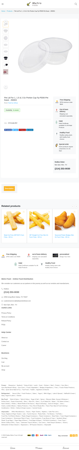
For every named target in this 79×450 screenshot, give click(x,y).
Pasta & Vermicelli (16, 401)
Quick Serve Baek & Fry (13, 389)
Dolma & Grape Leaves (23, 408)
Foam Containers (6, 418)
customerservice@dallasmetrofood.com (17, 301)
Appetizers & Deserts (42, 389)
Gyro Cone (21, 387)
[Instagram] (74, 435)
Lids (24, 414)
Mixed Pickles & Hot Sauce (26, 403)
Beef (52, 385)
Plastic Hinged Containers (29, 416)
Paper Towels (36, 411)
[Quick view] (23, 211)
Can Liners (42, 422)
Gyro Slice (64, 385)
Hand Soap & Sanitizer (54, 422)
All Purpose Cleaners (36, 424)
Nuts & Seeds (5, 403)
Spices (42, 399)
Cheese (19, 395)
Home (3, 11)
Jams (61, 403)
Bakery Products (23, 406)
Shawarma (11, 385)
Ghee (37, 401)
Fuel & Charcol (31, 414)
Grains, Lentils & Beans (8, 406)
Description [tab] (9, 188)
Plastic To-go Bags (7, 420)
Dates (34, 393)
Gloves (65, 422)
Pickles (14, 403)
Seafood (19, 385)
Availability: (9, 110)
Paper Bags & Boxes (21, 420)
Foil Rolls (58, 414)
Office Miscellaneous (18, 411)
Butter (53, 401)
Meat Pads (55, 416)
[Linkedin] (76, 435)
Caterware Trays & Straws (29, 422)
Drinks (12, 408)
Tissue (28, 411)
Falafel (32, 389)
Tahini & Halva (14, 399)
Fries (56, 387)
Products (9, 11)
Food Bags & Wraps (35, 420)
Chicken (46, 385)
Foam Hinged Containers (68, 416)
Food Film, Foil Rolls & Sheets (10, 416)
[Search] (76, 4)
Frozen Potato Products (66, 387)
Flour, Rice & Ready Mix (36, 406)
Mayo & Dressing (41, 403)
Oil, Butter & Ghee (62, 401)
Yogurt (40, 393)
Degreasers (24, 424)
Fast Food (25, 389)
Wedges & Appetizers (46, 387)
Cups (17, 422)
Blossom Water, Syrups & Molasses (57, 399)
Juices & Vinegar (53, 403)
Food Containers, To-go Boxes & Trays (43, 418)
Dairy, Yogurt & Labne (8, 395)
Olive (25, 401)
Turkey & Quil (28, 385)
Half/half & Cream (69, 393)
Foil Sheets (50, 414)
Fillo (2, 389)
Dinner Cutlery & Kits (7, 422)
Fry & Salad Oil (45, 401)
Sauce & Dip (16, 393)
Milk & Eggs (47, 393)
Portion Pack (5, 401)
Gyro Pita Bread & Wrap (8, 387)
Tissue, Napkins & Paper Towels (11, 414)
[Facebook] (71, 435)
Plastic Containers (44, 416)
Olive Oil (31, 401)
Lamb (35, 385)
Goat (40, 385)
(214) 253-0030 (11, 292)
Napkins (44, 411)
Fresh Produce (26, 393)
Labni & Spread (57, 393)
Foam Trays (61, 420)
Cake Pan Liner (53, 411)
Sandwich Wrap (61, 418)
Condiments (5, 408)
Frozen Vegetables (32, 387)
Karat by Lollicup (13, 103)
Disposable (47, 424)
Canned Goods (37, 408)
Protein (57, 385)
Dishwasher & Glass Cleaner (10, 424)
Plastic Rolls (41, 414)
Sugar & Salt (35, 399)
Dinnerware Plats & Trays (21, 418)
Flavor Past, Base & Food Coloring (56, 406)
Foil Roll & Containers (49, 420)
